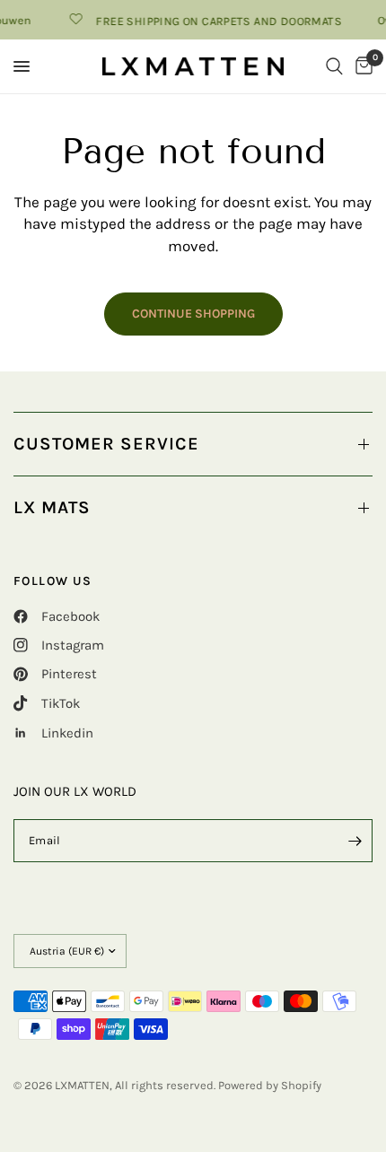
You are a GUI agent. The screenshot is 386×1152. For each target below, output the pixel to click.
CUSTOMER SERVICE (106, 443)
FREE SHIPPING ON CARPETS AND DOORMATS (215, 20)
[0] (361, 66)
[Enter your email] (355, 840)
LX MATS (52, 507)
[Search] (334, 66)
